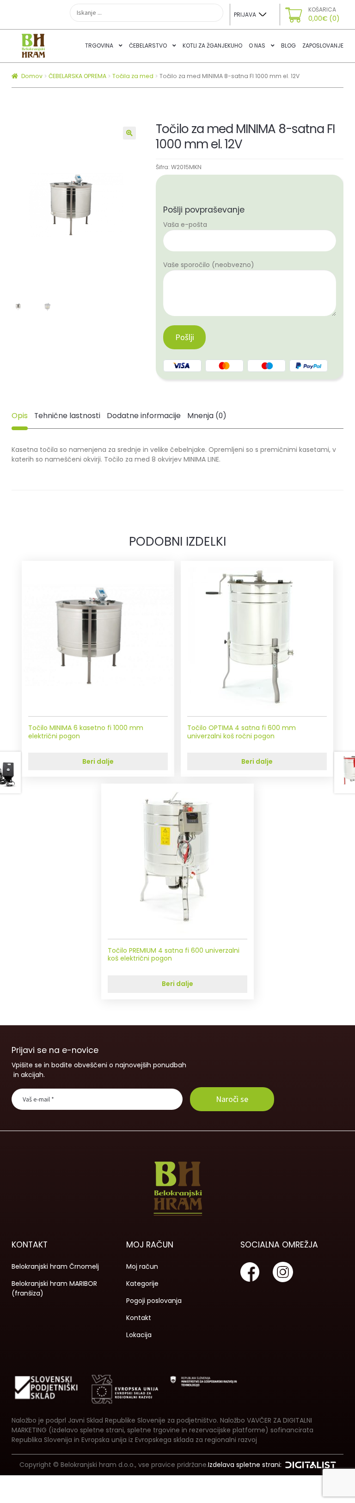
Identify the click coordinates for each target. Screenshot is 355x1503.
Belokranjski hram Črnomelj (55, 1266)
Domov (32, 76)
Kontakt (138, 1317)
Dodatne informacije (144, 415)
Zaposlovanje (322, 45)
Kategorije (142, 1283)
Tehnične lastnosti (67, 415)
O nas (257, 45)
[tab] (20, 415)
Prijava (245, 14)
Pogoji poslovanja (154, 1300)
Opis (20, 415)
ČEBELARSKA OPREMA (77, 76)
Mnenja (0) (206, 415)
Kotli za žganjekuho (212, 45)
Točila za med (132, 76)
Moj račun (142, 1266)
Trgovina (99, 45)
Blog (288, 45)
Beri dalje (98, 761)
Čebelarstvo (148, 45)
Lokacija (139, 1334)
